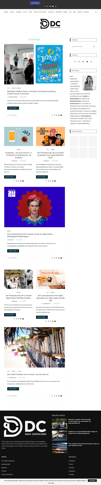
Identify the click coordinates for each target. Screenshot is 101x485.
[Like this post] (52, 115)
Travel (12, 12)
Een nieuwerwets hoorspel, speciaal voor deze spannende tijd (50, 297)
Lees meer (51, 483)
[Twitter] (55, 6)
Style (25, 12)
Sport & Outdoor (40, 12)
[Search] (96, 12)
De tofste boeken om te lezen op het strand (27, 374)
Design (86, 12)
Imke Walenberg (13, 97)
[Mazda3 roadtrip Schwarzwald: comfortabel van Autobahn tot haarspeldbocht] (59, 424)
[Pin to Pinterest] (59, 115)
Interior (59, 12)
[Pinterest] (50, 6)
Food (30, 12)
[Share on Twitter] (56, 115)
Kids (74, 12)
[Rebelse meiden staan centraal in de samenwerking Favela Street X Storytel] (34, 64)
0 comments (13, 115)
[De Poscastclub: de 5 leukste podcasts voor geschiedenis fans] (50, 136)
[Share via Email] (61, 115)
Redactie (15, 161)
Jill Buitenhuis (46, 303)
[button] (42, 3)
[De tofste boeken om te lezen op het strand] (34, 347)
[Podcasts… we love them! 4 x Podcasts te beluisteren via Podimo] (18, 136)
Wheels (18, 12)
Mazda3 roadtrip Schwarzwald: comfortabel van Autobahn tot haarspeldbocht (79, 421)
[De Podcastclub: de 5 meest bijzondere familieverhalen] (18, 279)
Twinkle (84, 96)
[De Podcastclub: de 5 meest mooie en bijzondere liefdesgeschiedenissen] (34, 207)
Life (70, 12)
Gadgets (51, 12)
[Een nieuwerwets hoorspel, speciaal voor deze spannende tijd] (50, 279)
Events (79, 12)
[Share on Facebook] (54, 115)
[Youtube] (53, 6)
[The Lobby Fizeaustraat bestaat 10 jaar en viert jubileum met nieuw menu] (59, 448)
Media (65, 12)
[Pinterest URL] (74, 141)
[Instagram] (47, 6)
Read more (12, 108)
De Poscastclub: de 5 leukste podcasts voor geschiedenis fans (50, 155)
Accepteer (92, 480)
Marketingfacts (74, 98)
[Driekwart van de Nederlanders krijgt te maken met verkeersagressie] (59, 436)
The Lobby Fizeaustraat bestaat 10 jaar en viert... (47, 3)
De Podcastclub (83, 106)
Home (6, 12)
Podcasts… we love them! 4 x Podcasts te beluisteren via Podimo (18, 155)
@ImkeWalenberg (84, 123)
